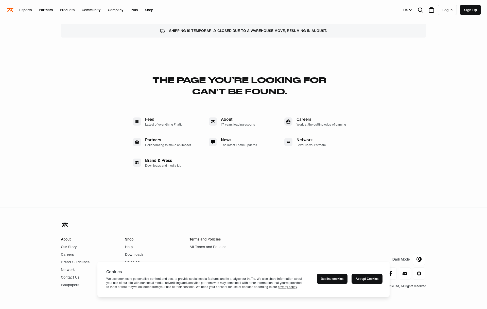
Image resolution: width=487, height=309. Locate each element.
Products (67, 9)
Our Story (69, 246)
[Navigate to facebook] (391, 273)
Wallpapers (70, 284)
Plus (134, 9)
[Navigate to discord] (405, 273)
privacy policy (287, 287)
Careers (67, 254)
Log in (447, 9)
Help (129, 246)
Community (91, 9)
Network (68, 269)
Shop (149, 9)
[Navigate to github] (419, 273)
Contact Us (70, 277)
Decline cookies (332, 279)
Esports (25, 9)
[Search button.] (420, 9)
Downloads (134, 254)
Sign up (470, 9)
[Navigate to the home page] (10, 10)
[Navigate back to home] (65, 225)
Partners (46, 9)
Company (116, 9)
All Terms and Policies (207, 246)
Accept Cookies (367, 279)
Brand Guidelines (75, 262)
